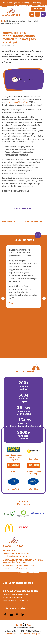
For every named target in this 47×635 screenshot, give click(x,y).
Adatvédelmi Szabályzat (30, 634)
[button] (44, 298)
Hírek (3, 21)
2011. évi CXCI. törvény (17, 102)
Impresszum (12, 634)
